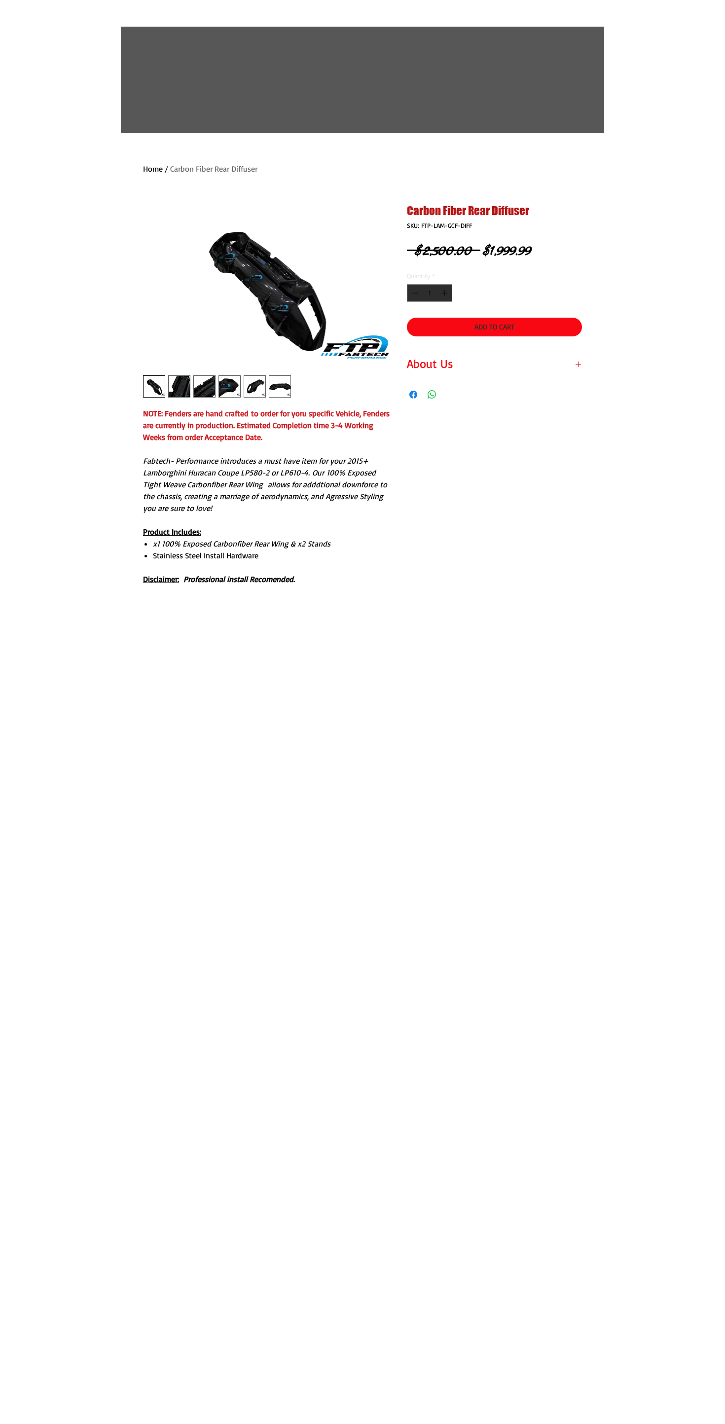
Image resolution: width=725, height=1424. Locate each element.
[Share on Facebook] (413, 395)
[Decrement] (414, 293)
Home (153, 169)
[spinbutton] (429, 293)
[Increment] (445, 293)
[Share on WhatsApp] (432, 395)
